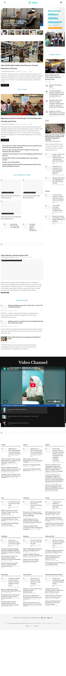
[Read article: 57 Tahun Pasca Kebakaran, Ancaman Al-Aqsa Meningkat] (48, 503)
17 (13, 515)
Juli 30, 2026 (5, 342)
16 (19, 520)
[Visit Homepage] (33, 2)
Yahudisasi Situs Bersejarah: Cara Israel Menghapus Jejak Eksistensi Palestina (57, 170)
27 (33, 523)
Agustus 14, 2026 (55, 520)
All (40, 40)
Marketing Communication (8, 71)
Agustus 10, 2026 (54, 526)
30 (63, 520)
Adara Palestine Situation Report (11, 260)
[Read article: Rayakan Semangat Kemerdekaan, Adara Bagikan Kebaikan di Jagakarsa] (48, 217)
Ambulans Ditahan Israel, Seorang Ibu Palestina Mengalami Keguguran (33, 527)
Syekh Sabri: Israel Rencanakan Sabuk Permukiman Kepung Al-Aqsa (54, 525)
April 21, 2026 (56, 462)
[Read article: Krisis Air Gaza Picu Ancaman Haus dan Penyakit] (26, 541)
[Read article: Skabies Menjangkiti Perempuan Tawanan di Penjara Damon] (26, 503)
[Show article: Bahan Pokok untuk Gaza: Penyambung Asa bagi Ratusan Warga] (18, 32)
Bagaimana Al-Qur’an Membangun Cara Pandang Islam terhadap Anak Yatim (57, 112)
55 (41, 470)
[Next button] (41, 24)
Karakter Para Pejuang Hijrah (11, 162)
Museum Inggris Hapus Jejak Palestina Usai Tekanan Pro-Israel (11, 590)
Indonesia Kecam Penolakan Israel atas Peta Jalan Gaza (53, 596)
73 (57, 472)
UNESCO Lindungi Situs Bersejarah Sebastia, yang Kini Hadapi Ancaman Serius (14, 582)
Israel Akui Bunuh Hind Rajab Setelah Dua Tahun (10, 524)
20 (16, 310)
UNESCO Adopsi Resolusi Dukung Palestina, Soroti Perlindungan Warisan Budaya (10, 603)
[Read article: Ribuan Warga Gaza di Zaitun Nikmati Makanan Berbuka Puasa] (55, 66)
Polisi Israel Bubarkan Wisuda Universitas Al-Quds (33, 227)
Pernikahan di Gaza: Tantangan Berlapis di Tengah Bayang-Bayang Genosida (10, 596)
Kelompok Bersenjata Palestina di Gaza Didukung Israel (55, 563)
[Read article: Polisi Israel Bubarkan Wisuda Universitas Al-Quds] (25, 226)
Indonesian (37, 617)
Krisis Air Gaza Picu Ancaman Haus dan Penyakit (36, 542)
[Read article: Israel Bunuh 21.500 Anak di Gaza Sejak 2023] (4, 503)
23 (40, 529)
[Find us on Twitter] (33, 625)
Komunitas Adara (24, 617)
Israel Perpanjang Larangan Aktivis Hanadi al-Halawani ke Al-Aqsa (54, 519)
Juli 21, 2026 (16, 566)
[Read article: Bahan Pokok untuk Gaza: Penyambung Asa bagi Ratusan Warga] (4, 338)
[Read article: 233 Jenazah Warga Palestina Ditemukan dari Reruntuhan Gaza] (11, 186)
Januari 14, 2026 (50, 482)
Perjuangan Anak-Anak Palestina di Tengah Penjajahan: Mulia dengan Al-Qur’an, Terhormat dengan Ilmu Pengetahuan (56, 104)
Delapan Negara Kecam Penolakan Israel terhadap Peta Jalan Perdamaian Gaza (54, 590)
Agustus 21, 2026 (50, 141)
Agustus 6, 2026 (12, 553)
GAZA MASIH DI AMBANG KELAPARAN (13, 405)
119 (61, 526)
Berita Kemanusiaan (7, 192)
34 (60, 141)
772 (58, 491)
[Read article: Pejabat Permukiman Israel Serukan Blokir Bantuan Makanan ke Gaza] (11, 207)
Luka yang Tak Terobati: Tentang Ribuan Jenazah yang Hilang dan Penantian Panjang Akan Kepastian (54, 137)
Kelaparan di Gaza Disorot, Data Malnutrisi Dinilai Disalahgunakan (32, 590)
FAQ (31, 617)
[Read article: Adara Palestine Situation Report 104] (22, 269)
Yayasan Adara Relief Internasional (17, 623)
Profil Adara (16, 617)
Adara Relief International (10, 26)
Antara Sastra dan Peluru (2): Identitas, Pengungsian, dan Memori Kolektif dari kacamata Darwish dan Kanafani (54, 487)
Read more (5, 85)
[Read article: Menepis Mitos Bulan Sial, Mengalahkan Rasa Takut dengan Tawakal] (48, 179)
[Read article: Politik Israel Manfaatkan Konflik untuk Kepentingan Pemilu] (48, 580)
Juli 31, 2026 (27, 516)
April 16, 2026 (5, 606)
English (45, 617)
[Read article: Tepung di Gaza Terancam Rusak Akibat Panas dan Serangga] (26, 580)
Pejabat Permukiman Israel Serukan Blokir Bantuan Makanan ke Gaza (53, 557)
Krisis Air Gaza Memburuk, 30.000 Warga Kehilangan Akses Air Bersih (32, 597)
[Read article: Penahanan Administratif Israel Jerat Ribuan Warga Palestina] (33, 186)
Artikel (4, 113)
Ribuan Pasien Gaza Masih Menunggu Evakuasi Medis (31, 560)
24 (11, 592)
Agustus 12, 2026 (57, 162)
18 (35, 562)
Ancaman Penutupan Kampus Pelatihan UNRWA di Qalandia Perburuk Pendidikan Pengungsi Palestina (10, 551)
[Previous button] (41, 27)
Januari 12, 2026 (50, 491)
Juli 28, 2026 (56, 184)
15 (31, 71)
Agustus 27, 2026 (21, 71)
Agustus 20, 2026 (6, 526)
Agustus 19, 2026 (57, 223)
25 (12, 606)
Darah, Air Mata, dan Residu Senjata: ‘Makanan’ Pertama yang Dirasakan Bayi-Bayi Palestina (58, 157)
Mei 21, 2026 (36, 470)
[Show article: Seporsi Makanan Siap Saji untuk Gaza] (40, 32)
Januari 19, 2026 (50, 472)
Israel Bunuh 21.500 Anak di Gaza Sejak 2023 (14, 503)
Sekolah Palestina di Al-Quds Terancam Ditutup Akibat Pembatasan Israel (9, 564)
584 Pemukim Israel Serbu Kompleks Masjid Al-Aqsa (52, 512)
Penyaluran (7, 16)
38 (54, 163)
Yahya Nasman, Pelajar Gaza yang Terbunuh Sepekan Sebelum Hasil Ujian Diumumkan (11, 557)
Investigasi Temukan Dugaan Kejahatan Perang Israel (13, 227)
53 (63, 462)
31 (57, 593)
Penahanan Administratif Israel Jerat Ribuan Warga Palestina (54, 551)
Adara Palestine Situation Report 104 (14, 255)
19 (35, 593)
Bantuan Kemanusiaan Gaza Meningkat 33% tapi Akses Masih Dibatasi (32, 604)
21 (54, 213)
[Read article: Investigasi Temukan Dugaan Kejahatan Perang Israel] (6, 226)
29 (32, 586)
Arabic (50, 617)
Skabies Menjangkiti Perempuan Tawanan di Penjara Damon (32, 549)
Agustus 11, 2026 (28, 593)
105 (57, 482)
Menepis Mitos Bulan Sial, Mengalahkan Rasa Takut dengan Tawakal (32, 460)
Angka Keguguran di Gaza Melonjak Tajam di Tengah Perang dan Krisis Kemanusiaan (32, 520)
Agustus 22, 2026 (58, 201)
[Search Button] (61, 2)
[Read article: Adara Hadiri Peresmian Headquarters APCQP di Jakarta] (48, 207)
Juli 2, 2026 (5, 592)
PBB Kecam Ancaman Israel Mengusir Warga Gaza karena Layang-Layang (9, 512)
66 (63, 184)
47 (31, 257)
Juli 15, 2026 (27, 466)
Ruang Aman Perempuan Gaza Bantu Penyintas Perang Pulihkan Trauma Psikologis (33, 513)
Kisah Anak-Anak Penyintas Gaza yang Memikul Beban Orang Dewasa (10, 519)
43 (54, 224)
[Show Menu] (5, 2)
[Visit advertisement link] (22, 246)
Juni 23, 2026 (16, 598)
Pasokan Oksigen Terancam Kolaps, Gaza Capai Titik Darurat (32, 555)
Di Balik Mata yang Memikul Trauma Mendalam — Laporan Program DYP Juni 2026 (14, 22)
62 (31, 124)
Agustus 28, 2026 (6, 310)
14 (2, 567)
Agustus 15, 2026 (50, 515)
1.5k (33, 466)
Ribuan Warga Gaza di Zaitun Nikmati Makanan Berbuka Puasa (53, 77)
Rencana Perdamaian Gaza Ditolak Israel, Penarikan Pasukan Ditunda (53, 602)
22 (10, 507)
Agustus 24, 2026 (21, 257)
